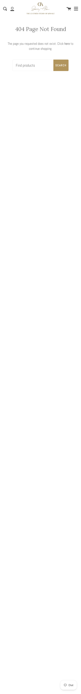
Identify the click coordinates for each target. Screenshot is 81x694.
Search (60, 65)
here (67, 43)
